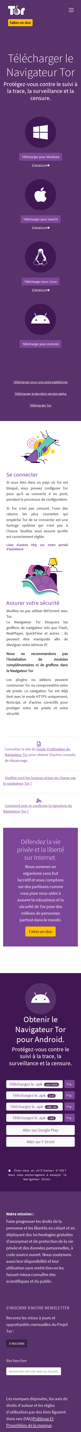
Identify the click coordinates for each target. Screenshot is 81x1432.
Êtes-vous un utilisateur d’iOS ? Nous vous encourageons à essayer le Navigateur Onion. (37, 1175)
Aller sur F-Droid (40, 1141)
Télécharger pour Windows (40, 157)
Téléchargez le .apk (33, 1084)
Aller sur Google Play (40, 1130)
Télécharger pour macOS (40, 219)
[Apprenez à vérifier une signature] (48, 165)
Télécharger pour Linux (40, 281)
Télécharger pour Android (40, 344)
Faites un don (40, 931)
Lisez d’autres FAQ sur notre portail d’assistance (37, 547)
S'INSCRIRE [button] (17, 1343)
